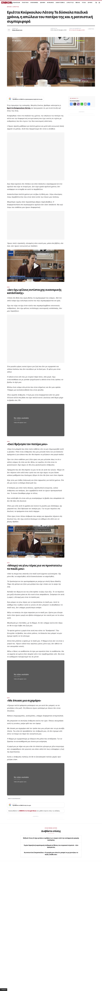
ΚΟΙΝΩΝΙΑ (50, 2)
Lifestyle (16, 6)
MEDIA (78, 2)
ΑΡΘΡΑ (90, 2)
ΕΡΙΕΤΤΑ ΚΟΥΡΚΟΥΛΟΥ (14, 798)
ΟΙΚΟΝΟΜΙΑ (34, 2)
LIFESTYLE (70, 2)
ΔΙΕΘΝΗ (42, 2)
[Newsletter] (99, 2)
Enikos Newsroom (17, 30)
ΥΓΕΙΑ (84, 2)
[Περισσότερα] (96, 3)
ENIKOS (7, 2)
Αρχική (9, 6)
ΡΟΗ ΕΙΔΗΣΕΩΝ (15, 2)
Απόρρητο (4, 989)
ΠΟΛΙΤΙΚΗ (25, 2)
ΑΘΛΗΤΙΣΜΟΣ (60, 2)
